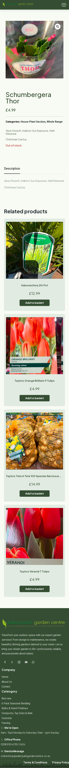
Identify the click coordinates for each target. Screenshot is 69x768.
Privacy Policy (60, 762)
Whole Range (55, 122)
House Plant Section (33, 122)
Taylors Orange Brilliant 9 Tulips (35, 380)
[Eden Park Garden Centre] (18, 5)
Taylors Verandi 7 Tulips (34, 571)
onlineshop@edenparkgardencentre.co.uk (25, 756)
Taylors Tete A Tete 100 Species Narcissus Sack (36, 476)
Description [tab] (12, 168)
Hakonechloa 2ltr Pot (34, 285)
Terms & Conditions (35, 762)
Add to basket (34, 302)
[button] (57, 26)
